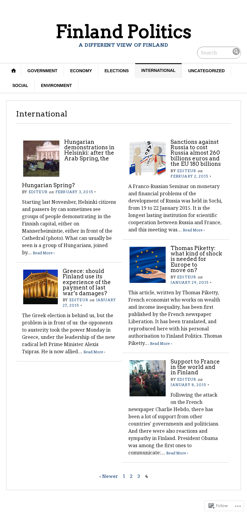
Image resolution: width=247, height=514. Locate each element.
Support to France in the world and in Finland (195, 367)
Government (42, 70)
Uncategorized (206, 70)
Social (20, 85)
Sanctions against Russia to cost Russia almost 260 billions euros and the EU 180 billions (195, 153)
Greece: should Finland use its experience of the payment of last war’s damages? (87, 282)
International (158, 70)
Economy (81, 70)
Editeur (38, 192)
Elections (117, 70)
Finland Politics (123, 31)
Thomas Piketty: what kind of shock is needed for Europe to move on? (196, 259)
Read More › (44, 252)
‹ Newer (108, 476)
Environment (56, 85)
